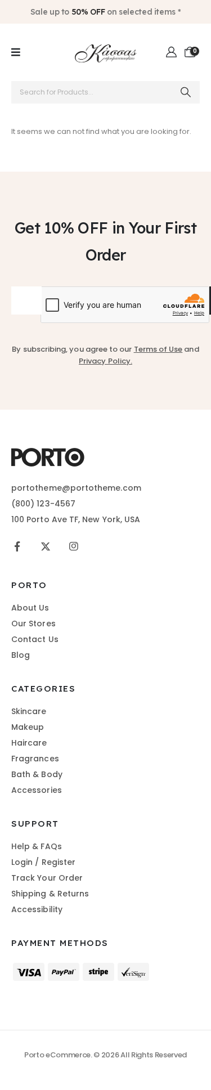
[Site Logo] (106, 52)
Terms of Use (158, 349)
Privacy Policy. (105, 361)
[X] (45, 546)
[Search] (186, 92)
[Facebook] (17, 546)
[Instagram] (73, 546)
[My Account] (171, 52)
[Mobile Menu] (15, 52)
